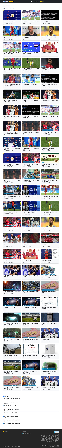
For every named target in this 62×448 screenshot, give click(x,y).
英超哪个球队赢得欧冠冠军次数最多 (11, 416)
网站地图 (18, 446)
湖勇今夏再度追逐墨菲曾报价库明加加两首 (12, 423)
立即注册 (12, 1)
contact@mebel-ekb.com (27, 434)
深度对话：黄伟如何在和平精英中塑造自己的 (13, 412)
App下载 (4, 446)
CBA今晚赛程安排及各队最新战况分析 (11, 405)
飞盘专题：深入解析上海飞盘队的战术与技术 (13, 402)
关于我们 (8, 446)
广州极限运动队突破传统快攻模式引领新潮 (12, 398)
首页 (5, 5)
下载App (31, 1)
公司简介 (36, 1)
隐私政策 (11, 446)
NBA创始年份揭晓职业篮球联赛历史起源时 (12, 420)
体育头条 (41, 1)
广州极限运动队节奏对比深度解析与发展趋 (12, 409)
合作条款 (15, 446)
